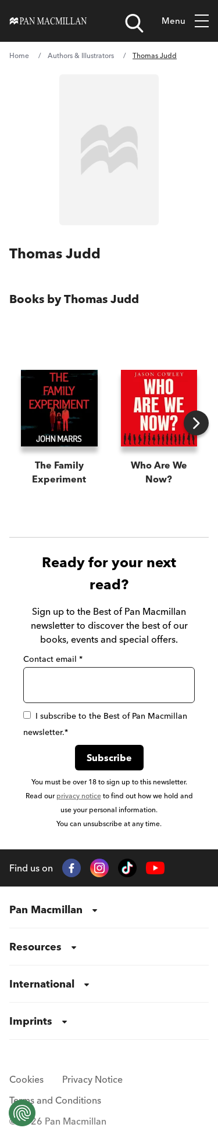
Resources (35, 946)
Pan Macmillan (46, 909)
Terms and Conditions (55, 1100)
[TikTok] (127, 868)
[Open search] (134, 23)
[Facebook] (71, 868)
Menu (173, 20)
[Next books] (196, 422)
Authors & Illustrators (81, 55)
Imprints (30, 1021)
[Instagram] (99, 868)
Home (19, 55)
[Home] (48, 21)
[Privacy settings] (22, 1113)
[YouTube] (155, 868)
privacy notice (78, 795)
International (41, 983)
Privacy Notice (92, 1079)
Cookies (26, 1079)
